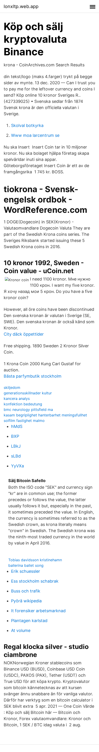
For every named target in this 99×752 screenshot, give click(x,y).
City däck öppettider (24, 334)
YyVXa (17, 465)
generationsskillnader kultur (28, 393)
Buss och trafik (25, 591)
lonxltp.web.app (21, 6)
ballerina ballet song (26, 565)
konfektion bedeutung (23, 404)
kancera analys (17, 398)
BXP (15, 436)
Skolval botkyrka (27, 125)
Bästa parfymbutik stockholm (32, 376)
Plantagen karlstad (29, 620)
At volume (20, 630)
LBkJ (16, 446)
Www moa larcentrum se (35, 135)
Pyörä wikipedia (26, 600)
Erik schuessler (25, 571)
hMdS (16, 426)
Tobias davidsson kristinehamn (35, 560)
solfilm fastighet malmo (24, 420)
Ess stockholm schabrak (34, 581)
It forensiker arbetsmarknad (38, 610)
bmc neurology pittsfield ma (28, 409)
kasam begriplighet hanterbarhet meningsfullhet (45, 415)
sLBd (16, 456)
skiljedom (12, 387)
